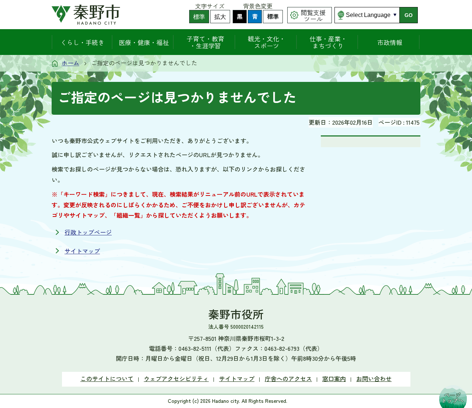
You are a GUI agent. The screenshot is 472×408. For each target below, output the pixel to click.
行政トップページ (88, 232)
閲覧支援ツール (313, 15)
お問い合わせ (374, 378)
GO (409, 15)
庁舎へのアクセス (288, 378)
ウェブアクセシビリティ (176, 378)
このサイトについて (106, 378)
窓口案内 (334, 378)
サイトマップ (82, 250)
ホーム (70, 62)
